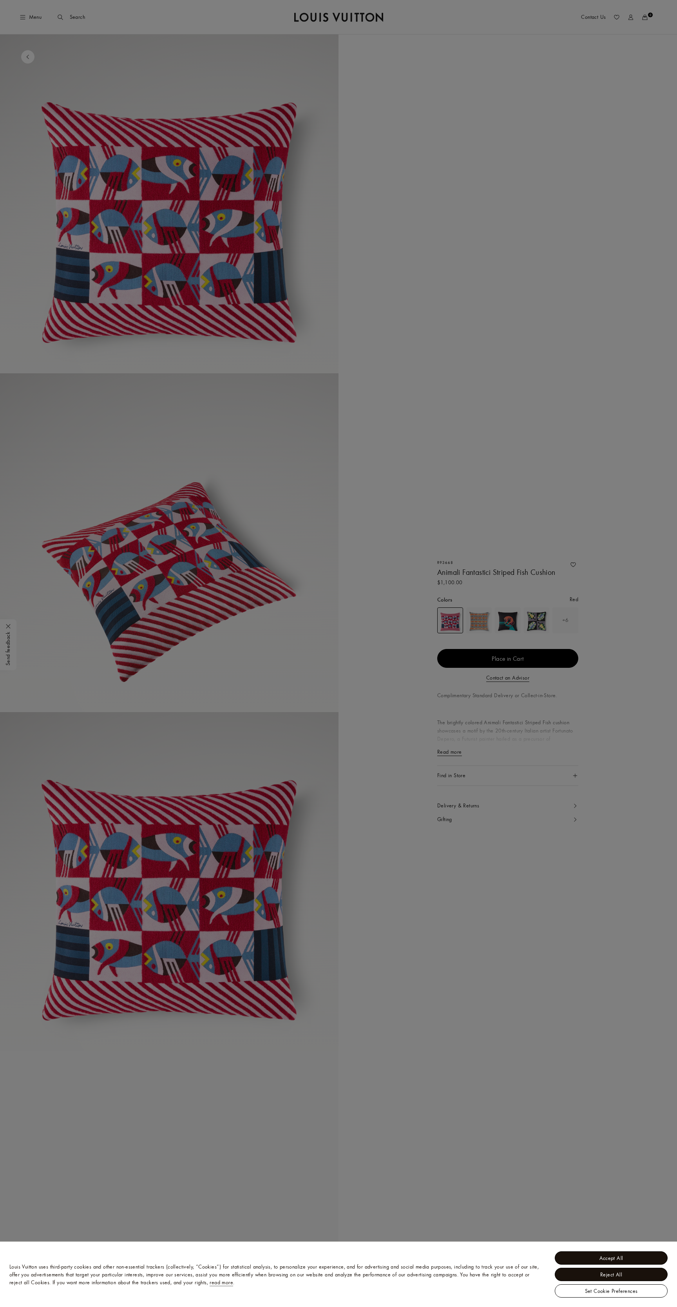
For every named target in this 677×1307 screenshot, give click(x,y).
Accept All (611, 1258)
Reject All (611, 1274)
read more (221, 1282)
